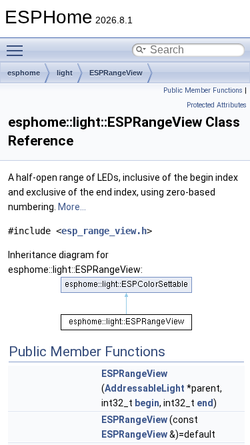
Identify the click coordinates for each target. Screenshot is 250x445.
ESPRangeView (116, 73)
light (65, 73)
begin (147, 403)
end (205, 403)
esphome (23, 73)
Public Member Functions (203, 90)
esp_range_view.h (104, 231)
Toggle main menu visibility (17, 50)
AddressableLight (145, 388)
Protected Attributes (217, 105)
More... (72, 206)
